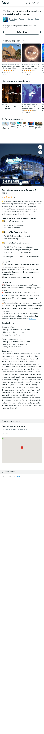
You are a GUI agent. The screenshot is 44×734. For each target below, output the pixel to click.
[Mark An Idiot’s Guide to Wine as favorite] (18, 86)
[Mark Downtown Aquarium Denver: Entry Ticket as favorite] (40, 152)
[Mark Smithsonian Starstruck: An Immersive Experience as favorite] (38, 45)
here (18, 476)
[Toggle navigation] (41, 3)
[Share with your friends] (40, 147)
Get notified (22, 32)
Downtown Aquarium (13, 426)
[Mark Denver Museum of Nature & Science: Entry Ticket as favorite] (18, 45)
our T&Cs (32, 319)
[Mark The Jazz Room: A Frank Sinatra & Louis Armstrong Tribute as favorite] (38, 86)
